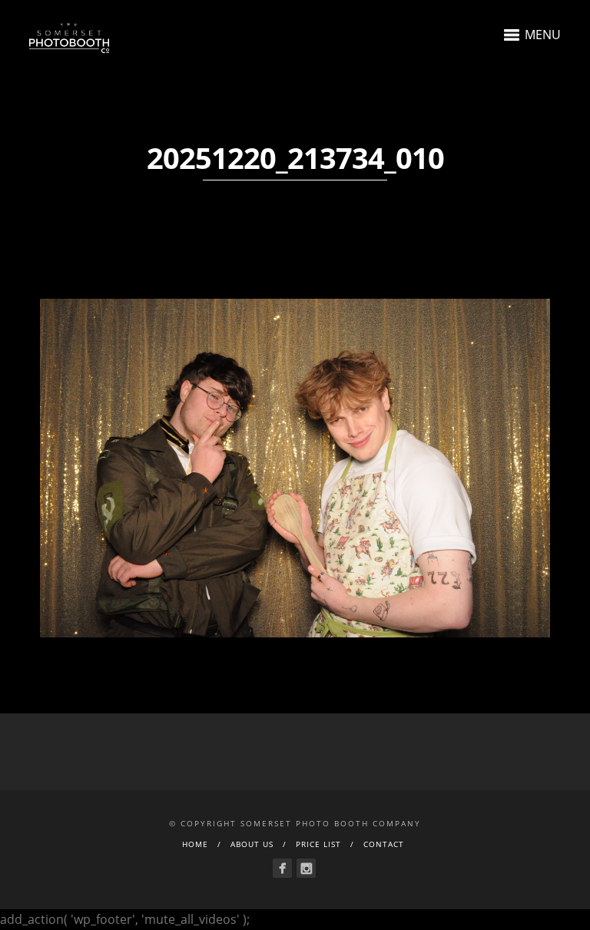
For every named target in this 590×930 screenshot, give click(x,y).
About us (251, 844)
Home (195, 844)
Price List (318, 844)
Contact (383, 844)
